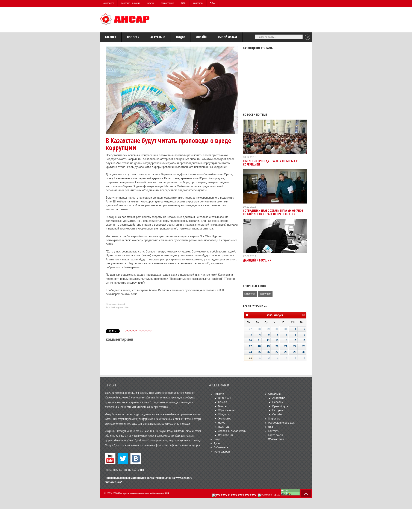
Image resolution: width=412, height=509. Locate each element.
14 (285, 340)
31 (250, 357)
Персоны (277, 402)
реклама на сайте (130, 3)
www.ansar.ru (184, 477)
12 (268, 340)
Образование (226, 410)
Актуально (157, 37)
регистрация (167, 3)
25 (259, 352)
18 (259, 346)
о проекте (108, 3)
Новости (133, 37)
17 (250, 346)
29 (294, 352)
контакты (198, 3)
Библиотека (221, 447)
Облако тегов (276, 439)
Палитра (223, 426)
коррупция (265, 293)
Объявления (225, 435)
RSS (183, 3)
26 (268, 352)
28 (285, 352)
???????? (131, 331)
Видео (180, 37)
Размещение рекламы (281, 422)
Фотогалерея (222, 451)
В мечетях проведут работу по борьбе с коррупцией (270, 162)
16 (303, 340)
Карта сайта (275, 435)
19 (268, 346)
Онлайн (201, 37)
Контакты (274, 431)
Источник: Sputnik (115, 303)
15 (294, 340)
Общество (224, 414)
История (277, 410)
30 (303, 352)
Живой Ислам (227, 37)
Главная (110, 37)
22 (294, 346)
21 (285, 346)
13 (277, 340)
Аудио (217, 443)
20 (277, 346)
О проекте (274, 418)
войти (150, 3)
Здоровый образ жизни (232, 431)
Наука (221, 422)
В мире (222, 406)
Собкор (222, 402)
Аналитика (278, 398)
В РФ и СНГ (225, 398)
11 (259, 340)
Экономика (224, 418)
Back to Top (306, 493)
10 (250, 340)
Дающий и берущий (257, 260)
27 (277, 352)
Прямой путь (280, 406)
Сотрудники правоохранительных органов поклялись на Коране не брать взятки (273, 212)
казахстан (249, 293)
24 (250, 352)
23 (303, 346)
